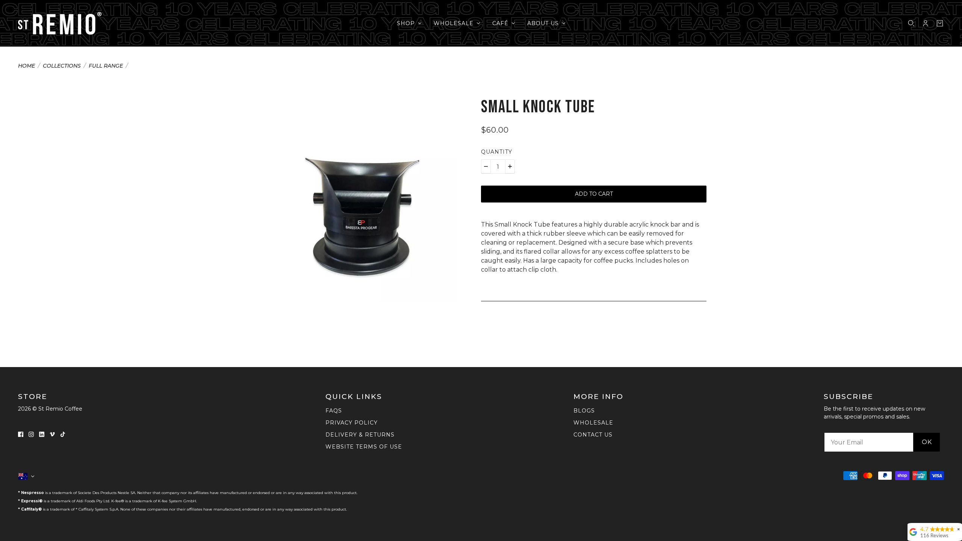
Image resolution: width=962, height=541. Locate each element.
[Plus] (510, 166)
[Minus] (486, 166)
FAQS (333, 410)
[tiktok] (62, 433)
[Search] (911, 23)
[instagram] (31, 433)
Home (26, 66)
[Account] (925, 23)
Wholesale (593, 422)
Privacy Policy (351, 422)
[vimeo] (52, 433)
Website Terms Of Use (363, 446)
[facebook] (20, 433)
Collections (62, 66)
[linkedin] (41, 433)
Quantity (496, 151)
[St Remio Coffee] (59, 23)
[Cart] (940, 23)
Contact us (593, 434)
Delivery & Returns (360, 434)
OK (927, 442)
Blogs (584, 410)
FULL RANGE (106, 66)
